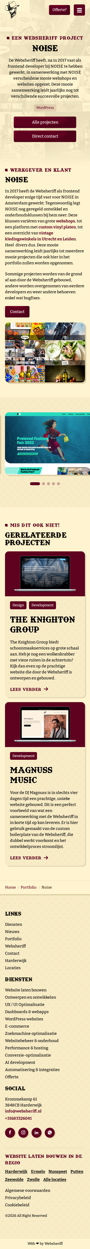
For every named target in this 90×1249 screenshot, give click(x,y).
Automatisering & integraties (32, 1069)
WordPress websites (24, 1019)
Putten (76, 1171)
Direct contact (45, 136)
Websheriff (15, 946)
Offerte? (59, 9)
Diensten (13, 924)
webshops (65, 221)
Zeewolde (14, 1179)
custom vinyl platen (57, 227)
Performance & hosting (26, 1048)
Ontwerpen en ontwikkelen (30, 997)
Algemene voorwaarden (27, 1190)
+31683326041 (18, 1118)
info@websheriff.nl (23, 1111)
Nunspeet (57, 1171)
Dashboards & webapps (27, 1011)
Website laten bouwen (25, 990)
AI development (20, 1062)
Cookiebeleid (17, 1205)
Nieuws (12, 931)
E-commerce (17, 1026)
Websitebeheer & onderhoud (32, 1040)
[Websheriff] (13, 10)
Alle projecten (45, 122)
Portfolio (28, 887)
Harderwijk (15, 960)
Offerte (11, 1077)
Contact (17, 311)
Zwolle (33, 1179)
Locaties (13, 967)
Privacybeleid (18, 1197)
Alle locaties (54, 1179)
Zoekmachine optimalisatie (31, 1033)
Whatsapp (50, 1133)
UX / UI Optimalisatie (24, 1004)
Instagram (23, 1133)
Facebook (10, 1133)
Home (10, 887)
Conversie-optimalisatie (28, 1055)
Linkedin (37, 1133)
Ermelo (38, 1171)
